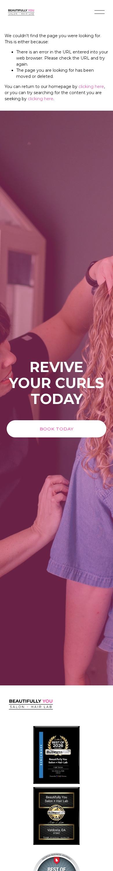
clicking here (91, 86)
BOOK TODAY (57, 429)
